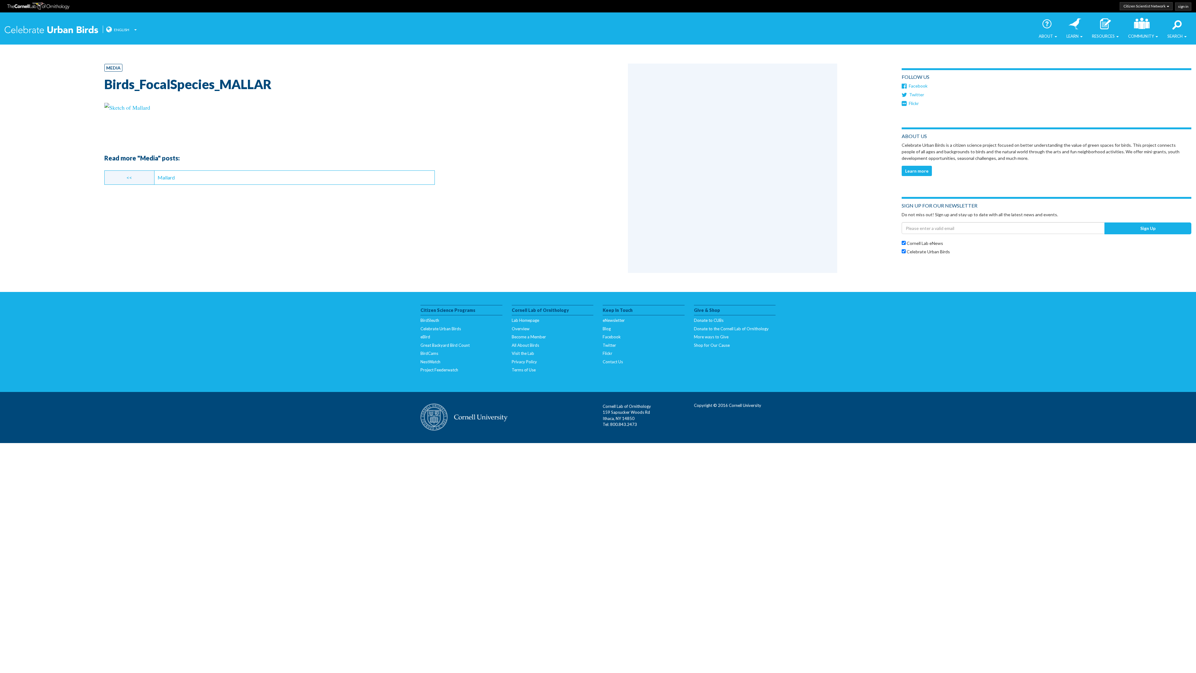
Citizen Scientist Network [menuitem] (1144, 6)
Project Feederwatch (439, 369)
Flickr (914, 103)
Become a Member (529, 336)
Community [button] (1141, 36)
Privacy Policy (524, 361)
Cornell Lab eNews (924, 243)
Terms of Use (524, 369)
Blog (607, 328)
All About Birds (525, 345)
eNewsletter (614, 320)
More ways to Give (711, 336)
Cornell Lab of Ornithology (38, 7)
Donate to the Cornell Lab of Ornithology (731, 328)
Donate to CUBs (709, 320)
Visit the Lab (523, 353)
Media (113, 67)
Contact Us (613, 361)
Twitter (916, 94)
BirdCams (429, 353)
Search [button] (1175, 36)
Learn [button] (1073, 36)
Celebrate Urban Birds (51, 30)
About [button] (1046, 36)
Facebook (918, 85)
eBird (425, 336)
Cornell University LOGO (464, 417)
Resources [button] (1104, 36)
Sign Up (1148, 228)
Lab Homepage (525, 320)
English (121, 29)
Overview (520, 328)
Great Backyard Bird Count (445, 345)
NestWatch (430, 361)
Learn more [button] (916, 171)
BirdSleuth (429, 320)
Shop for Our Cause (712, 345)
